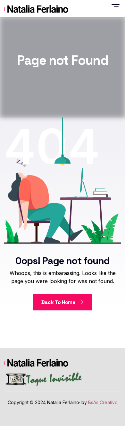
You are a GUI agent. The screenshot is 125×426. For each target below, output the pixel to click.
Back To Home (59, 302)
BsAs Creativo (103, 402)
